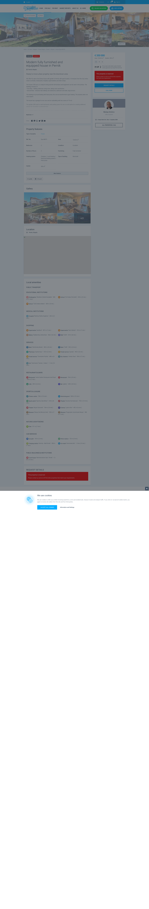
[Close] (147, 488)
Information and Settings (67, 507)
